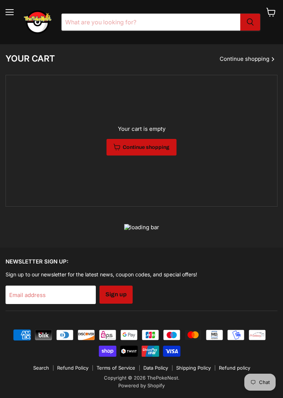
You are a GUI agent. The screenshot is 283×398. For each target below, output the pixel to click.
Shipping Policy (193, 368)
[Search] (250, 22)
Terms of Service (116, 368)
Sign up (116, 294)
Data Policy (155, 368)
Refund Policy (72, 368)
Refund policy (234, 368)
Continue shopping (245, 59)
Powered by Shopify (141, 385)
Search (41, 368)
